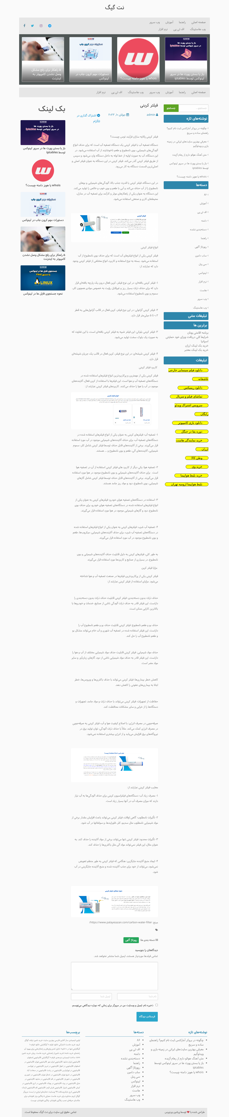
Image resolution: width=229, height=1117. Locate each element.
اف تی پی (178, 29)
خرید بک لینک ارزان (196, 345)
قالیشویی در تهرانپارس (71, 1070)
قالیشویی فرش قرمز (54, 1087)
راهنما (182, 22)
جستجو (171, 108)
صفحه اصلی (198, 22)
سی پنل (203, 264)
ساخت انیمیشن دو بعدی (65, 1057)
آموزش (169, 22)
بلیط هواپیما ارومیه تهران (186, 484)
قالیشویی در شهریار (72, 1079)
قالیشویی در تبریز (51, 1066)
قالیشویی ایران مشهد (71, 1061)
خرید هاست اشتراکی (67, 1044)
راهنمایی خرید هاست (44, 1053)
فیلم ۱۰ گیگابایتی (48, 1057)
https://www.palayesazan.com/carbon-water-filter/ (120, 922)
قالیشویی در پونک (54, 1083)
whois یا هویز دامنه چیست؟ (192, 177)
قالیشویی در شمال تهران (51, 1074)
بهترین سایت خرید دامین (44, 1040)
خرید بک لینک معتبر (196, 350)
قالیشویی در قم (57, 1079)
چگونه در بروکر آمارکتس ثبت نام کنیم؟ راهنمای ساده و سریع (187, 130)
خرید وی (197, 466)
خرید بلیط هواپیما (191, 475)
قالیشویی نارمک (28, 1087)
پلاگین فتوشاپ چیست (40, 1100)
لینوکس (203, 273)
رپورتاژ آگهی (201, 247)
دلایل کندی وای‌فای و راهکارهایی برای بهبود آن (42, 1049)
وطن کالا (196, 458)
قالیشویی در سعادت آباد (36, 1070)
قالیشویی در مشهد (42, 1079)
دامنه (204, 221)
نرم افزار (163, 29)
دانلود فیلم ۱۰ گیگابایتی (49, 1044)
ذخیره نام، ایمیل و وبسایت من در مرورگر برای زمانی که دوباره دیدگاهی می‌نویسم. (112, 1005)
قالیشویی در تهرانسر (36, 1066)
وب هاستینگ (198, 29)
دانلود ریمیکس (193, 387)
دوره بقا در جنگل (191, 431)
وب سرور (154, 22)
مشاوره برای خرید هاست (61, 1096)
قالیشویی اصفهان (34, 1057)
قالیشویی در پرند (69, 1083)
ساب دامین (201, 256)
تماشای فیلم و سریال (189, 396)
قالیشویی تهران (41, 1061)
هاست (203, 290)
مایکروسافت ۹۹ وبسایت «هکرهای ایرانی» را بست (48, 1092)
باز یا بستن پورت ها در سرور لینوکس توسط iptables (188, 166)
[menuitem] (198, 22)
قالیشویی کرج (74, 1092)
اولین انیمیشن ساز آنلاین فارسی (67, 1040)
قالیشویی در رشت (54, 1070)
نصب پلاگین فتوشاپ (58, 1100)
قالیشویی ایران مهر (55, 1061)
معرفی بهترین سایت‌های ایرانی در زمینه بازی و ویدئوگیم (187, 144)
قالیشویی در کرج (39, 1083)
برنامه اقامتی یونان (197, 332)
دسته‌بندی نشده (198, 230)
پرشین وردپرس (172, 1112)
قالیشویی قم (40, 1087)
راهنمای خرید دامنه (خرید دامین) (67, 1053)
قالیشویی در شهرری (33, 1074)
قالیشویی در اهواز (66, 1066)
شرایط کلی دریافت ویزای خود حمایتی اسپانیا (187, 339)
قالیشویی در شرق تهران (70, 1074)
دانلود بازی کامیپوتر (190, 423)
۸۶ (205, 195)
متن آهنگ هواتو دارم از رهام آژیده (189, 155)
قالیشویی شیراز (69, 1087)
